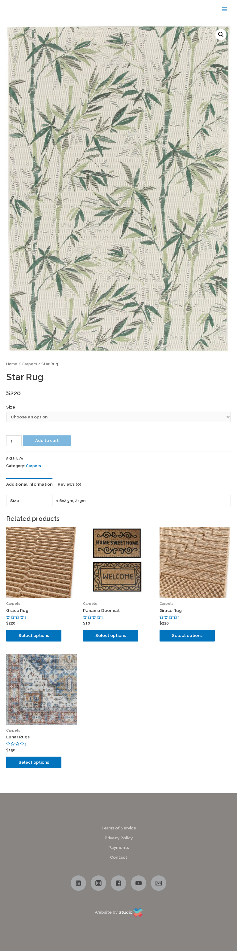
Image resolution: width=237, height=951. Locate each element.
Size (10, 407)
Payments (118, 847)
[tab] (29, 484)
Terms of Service (118, 827)
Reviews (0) (69, 484)
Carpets (29, 364)
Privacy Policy (119, 837)
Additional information (29, 484)
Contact (118, 857)
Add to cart (47, 440)
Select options (34, 635)
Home (11, 364)
